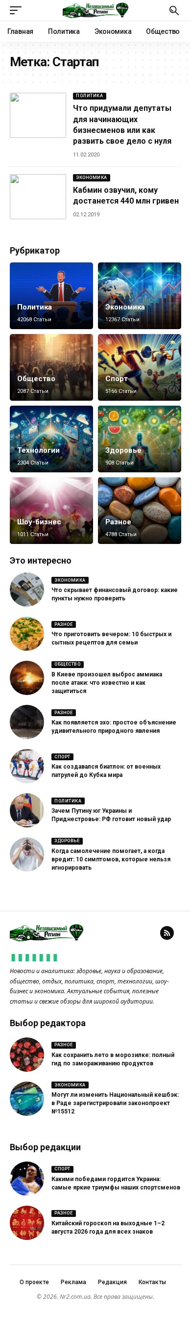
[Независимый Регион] (95, 10)
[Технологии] (51, 439)
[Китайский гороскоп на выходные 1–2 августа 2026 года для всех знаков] (27, 1223)
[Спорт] (139, 367)
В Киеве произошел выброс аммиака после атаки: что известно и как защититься (106, 683)
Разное (118, 521)
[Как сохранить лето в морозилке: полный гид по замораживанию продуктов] (27, 1054)
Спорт (116, 378)
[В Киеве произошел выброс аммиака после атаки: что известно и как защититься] (27, 678)
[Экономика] (139, 295)
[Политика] (51, 295)
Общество (36, 378)
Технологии (38, 450)
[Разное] (139, 510)
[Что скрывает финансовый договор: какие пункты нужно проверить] (27, 589)
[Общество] (51, 367)
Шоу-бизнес (39, 521)
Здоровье (123, 450)
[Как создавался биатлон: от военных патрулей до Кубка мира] (27, 766)
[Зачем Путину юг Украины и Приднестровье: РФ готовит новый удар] (27, 810)
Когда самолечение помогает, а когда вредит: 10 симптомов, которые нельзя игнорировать (110, 859)
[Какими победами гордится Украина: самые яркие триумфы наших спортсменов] (27, 1179)
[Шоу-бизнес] (51, 510)
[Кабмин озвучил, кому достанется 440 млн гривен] (38, 196)
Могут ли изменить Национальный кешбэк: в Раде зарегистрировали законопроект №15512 (115, 1103)
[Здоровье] (139, 439)
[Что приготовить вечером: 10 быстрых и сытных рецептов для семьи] (27, 634)
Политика (89, 95)
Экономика (91, 177)
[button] (18, 10)
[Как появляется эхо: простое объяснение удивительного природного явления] (27, 722)
